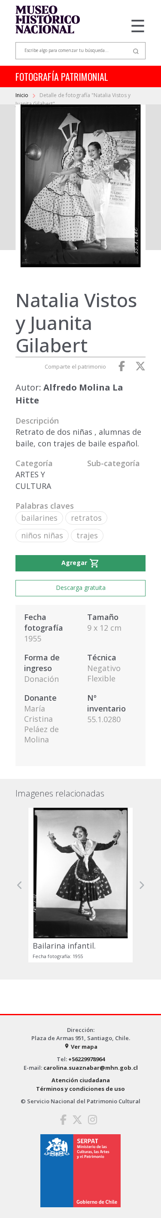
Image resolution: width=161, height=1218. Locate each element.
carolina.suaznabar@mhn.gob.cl (90, 1067)
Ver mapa (80, 1046)
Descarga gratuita (81, 587)
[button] (19, 885)
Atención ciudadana (81, 1080)
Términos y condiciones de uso (80, 1089)
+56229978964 (86, 1059)
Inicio (22, 95)
